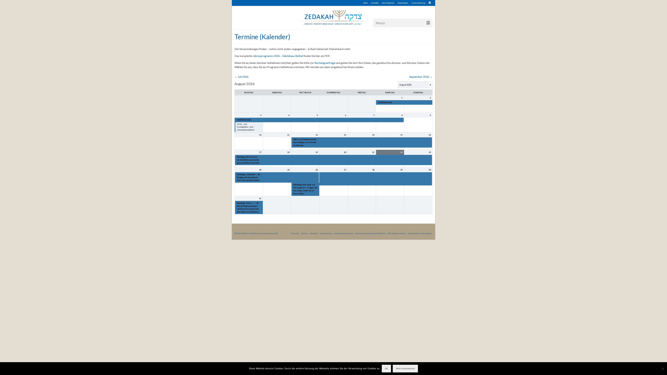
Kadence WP (273, 233)
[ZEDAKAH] (333, 17)
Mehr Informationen (405, 368)
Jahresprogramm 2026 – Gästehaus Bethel (278, 55)
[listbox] (415, 84)
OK (386, 368)
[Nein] (662, 368)
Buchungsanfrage (324, 62)
